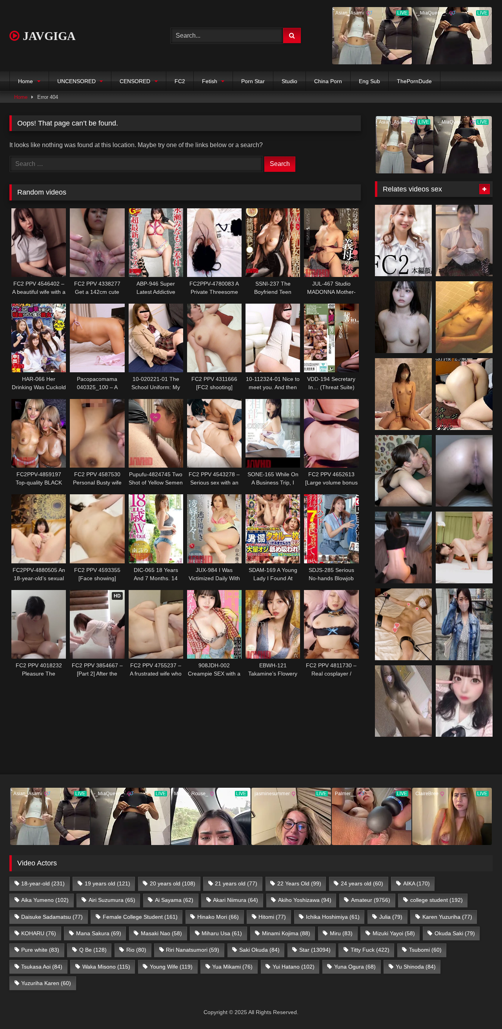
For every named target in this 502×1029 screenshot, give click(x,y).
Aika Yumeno (45, 900)
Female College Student (140, 917)
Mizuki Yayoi (394, 933)
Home (25, 81)
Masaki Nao (161, 933)
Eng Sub (369, 81)
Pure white (40, 950)
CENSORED (135, 81)
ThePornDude (414, 81)
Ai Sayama (174, 900)
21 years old (236, 883)
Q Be (93, 950)
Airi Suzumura (112, 900)
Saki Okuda (259, 950)
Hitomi (272, 917)
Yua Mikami (232, 966)
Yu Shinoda (416, 966)
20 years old (172, 883)
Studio (289, 81)
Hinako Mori (218, 917)
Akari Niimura (235, 900)
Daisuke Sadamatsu (52, 917)
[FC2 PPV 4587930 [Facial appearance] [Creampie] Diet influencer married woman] (464, 471)
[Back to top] (477, 1005)
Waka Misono (106, 966)
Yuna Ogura (355, 966)
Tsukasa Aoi (41, 966)
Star (315, 950)
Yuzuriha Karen (46, 983)
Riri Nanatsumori (192, 950)
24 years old (362, 883)
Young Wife (171, 966)
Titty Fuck (370, 950)
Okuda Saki (455, 933)
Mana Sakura (98, 933)
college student (436, 900)
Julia (390, 917)
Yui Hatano (294, 966)
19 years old (107, 883)
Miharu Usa (222, 933)
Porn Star (253, 81)
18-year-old (43, 883)
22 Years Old (299, 883)
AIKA (416, 883)
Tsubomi (425, 950)
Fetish (209, 81)
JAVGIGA (48, 35)
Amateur (370, 900)
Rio (136, 950)
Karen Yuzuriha (447, 917)
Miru (341, 933)
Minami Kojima (286, 933)
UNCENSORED (76, 81)
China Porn (328, 81)
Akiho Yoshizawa (304, 900)
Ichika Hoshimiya (333, 917)
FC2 (180, 81)
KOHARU (38, 933)
